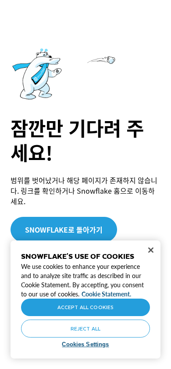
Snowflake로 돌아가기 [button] (64, 229)
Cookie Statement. (106, 294)
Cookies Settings (85, 344)
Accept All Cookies (85, 307)
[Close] (150, 250)
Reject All (85, 328)
